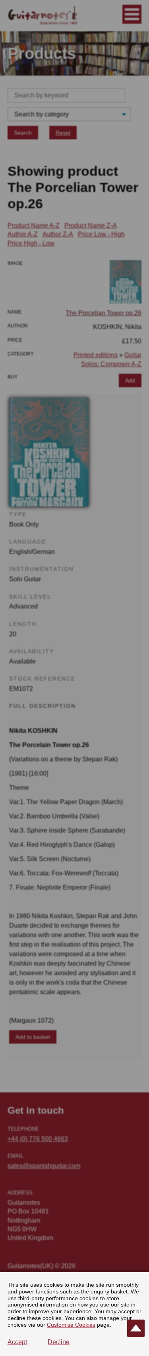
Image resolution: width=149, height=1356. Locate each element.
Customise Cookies (71, 1325)
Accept (17, 1342)
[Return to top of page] (136, 1328)
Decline (59, 1342)
